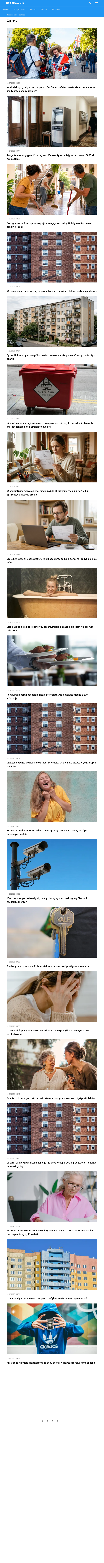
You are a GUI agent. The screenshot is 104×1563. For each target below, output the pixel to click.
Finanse (56, 10)
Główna (5, 10)
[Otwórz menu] (94, 3)
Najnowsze (19, 10)
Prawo (33, 10)
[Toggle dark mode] (89, 3)
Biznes (44, 10)
